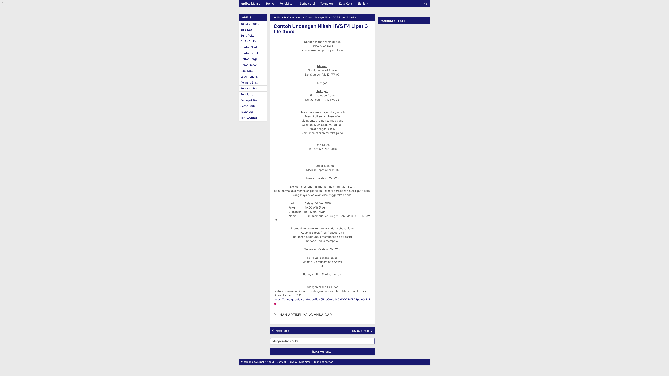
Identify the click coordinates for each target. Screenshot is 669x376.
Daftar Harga (248, 59)
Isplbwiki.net (250, 3)
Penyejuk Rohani (251, 100)
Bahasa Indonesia (252, 23)
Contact (281, 361)
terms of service (323, 361)
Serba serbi (307, 3)
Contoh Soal (248, 47)
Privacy (293, 361)
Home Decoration (252, 65)
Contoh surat (249, 53)
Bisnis (361, 3)
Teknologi (326, 3)
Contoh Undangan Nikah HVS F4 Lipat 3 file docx (321, 28)
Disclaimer (305, 361)
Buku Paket (247, 35)
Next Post (282, 330)
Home (270, 3)
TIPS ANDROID (250, 118)
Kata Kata (345, 3)
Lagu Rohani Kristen (253, 76)
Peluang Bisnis (250, 82)
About (270, 361)
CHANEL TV (248, 41)
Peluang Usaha (250, 88)
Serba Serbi (248, 106)
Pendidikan (286, 3)
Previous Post (360, 330)
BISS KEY (246, 29)
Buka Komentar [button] (322, 351)
